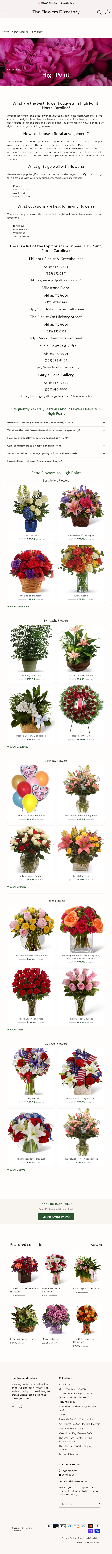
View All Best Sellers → (19, 606)
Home (6, 31)
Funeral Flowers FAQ (71, 1428)
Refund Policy (67, 1401)
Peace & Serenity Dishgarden (31, 735)
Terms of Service (68, 1454)
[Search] (99, 12)
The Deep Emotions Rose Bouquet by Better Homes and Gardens (81, 957)
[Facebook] (13, 1406)
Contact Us (68, 1474)
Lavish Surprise (81, 876)
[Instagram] (20, 1406)
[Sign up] (98, 1504)
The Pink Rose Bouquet (81, 1018)
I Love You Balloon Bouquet (31, 815)
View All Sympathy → (19, 746)
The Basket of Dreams (31, 595)
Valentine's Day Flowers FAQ (75, 1433)
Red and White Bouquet (31, 876)
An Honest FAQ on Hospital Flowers (79, 1424)
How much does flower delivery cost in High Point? (38, 438)
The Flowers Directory (56, 12)
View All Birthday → (18, 886)
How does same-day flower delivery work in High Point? (41, 422)
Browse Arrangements (56, 1216)
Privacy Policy (69, 1538)
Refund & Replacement (88, 1542)
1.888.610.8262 (69, 1471)
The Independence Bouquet (31, 1159)
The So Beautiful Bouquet (81, 535)
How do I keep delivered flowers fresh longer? (34, 461)
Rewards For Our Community (76, 1419)
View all (96, 1244)
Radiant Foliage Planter (81, 675)
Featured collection (27, 1244)
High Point (37, 31)
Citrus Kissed (81, 595)
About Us (64, 1384)
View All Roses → (16, 1029)
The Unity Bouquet (31, 1098)
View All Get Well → (18, 1169)
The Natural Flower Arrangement (81, 815)
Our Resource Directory (72, 1389)
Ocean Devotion (31, 535)
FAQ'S (62, 1414)
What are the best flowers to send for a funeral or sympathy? (43, 430)
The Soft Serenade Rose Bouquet (31, 955)
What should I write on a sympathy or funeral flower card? (42, 453)
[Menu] (5, 12)
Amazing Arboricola (31, 675)
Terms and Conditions (89, 1538)
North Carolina (20, 31)
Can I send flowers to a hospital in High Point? (34, 445)
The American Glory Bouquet (81, 1098)
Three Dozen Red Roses (31, 1018)
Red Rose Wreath (81, 735)
